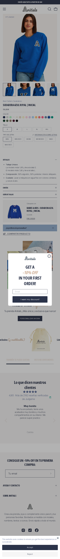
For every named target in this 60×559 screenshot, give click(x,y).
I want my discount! (30, 299)
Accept (30, 547)
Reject (30, 554)
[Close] (58, 538)
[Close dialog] (49, 256)
